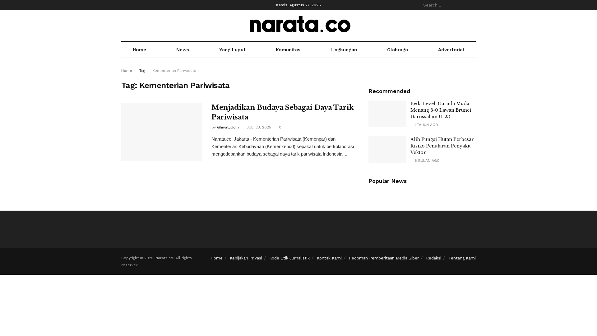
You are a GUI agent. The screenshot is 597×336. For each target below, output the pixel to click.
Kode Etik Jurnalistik (289, 258)
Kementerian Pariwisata (174, 70)
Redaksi (433, 258)
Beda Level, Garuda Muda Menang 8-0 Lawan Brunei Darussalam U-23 (440, 110)
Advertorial (451, 50)
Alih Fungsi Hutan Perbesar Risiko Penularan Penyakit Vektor (442, 146)
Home (139, 50)
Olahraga (397, 50)
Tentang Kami (462, 258)
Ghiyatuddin (228, 127)
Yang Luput (232, 50)
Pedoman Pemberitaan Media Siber (384, 258)
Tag (142, 70)
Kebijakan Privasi (246, 258)
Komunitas (288, 50)
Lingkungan (344, 50)
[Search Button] (472, 5)
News (182, 50)
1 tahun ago (425, 125)
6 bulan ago (426, 160)
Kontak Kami (329, 258)
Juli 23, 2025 (258, 127)
